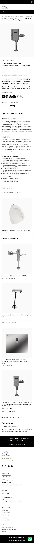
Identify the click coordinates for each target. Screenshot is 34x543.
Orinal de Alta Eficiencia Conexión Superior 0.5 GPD (16, 230)
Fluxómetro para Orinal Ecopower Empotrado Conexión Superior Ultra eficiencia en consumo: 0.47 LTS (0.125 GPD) (16, 361)
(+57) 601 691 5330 (6, 475)
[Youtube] (8, 466)
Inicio (3, 16)
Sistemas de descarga (19, 16)
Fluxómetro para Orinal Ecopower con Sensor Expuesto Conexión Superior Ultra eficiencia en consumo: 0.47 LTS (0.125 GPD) (17, 404)
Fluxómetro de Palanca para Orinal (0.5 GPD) (14, 276)
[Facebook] (2, 466)
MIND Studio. (21, 540)
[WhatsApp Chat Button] (30, 539)
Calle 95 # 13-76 (5, 473)
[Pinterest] (12, 466)
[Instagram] (5, 466)
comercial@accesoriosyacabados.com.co (11, 484)
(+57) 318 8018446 (6, 476)
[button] (9, 106)
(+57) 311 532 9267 (6, 493)
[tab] (17, 114)
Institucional (8, 16)
